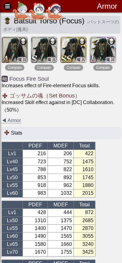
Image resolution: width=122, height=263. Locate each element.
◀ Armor (11, 120)
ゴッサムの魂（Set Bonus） (44, 96)
